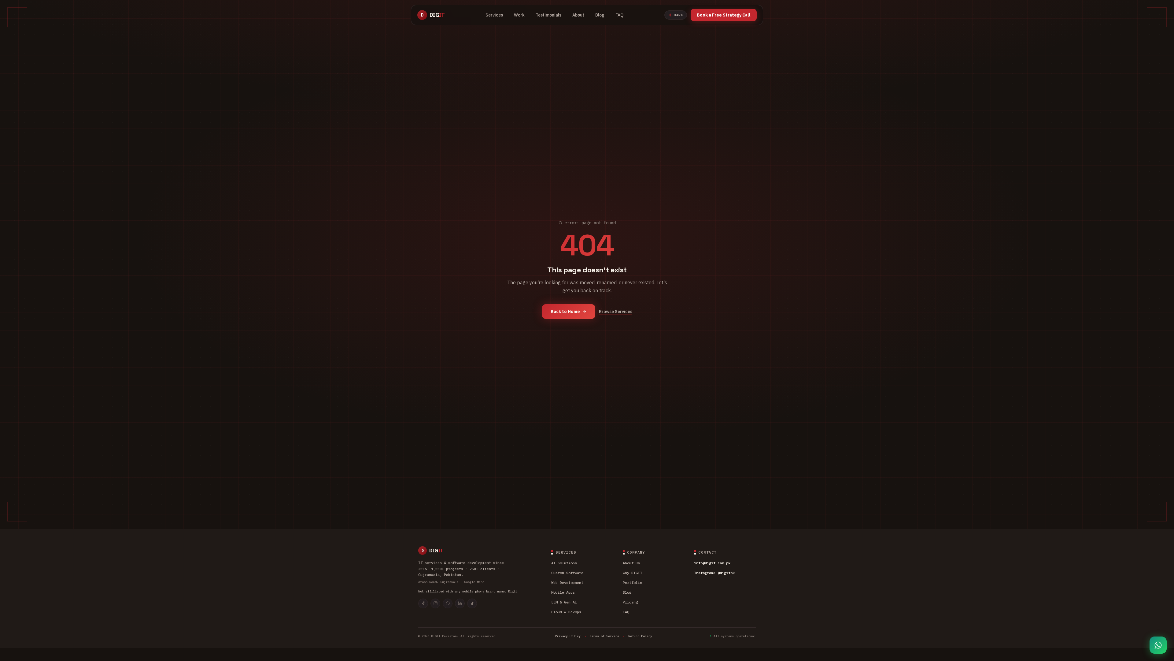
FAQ (619, 15)
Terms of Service (604, 636)
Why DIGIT (632, 572)
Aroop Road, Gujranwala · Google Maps (451, 582)
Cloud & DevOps (566, 612)
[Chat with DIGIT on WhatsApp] (1158, 645)
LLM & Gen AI (564, 602)
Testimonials (548, 15)
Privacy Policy (568, 636)
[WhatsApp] (447, 603)
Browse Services (615, 311)
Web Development (567, 582)
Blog (599, 15)
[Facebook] (423, 603)
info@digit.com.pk (712, 563)
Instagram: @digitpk (714, 572)
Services (494, 15)
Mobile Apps (563, 592)
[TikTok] (472, 603)
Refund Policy (640, 636)
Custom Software (567, 572)
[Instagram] (435, 603)
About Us (631, 563)
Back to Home (565, 311)
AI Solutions (564, 563)
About (578, 15)
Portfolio (632, 582)
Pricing (630, 602)
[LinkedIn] (460, 603)
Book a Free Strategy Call (724, 15)
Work (519, 15)
